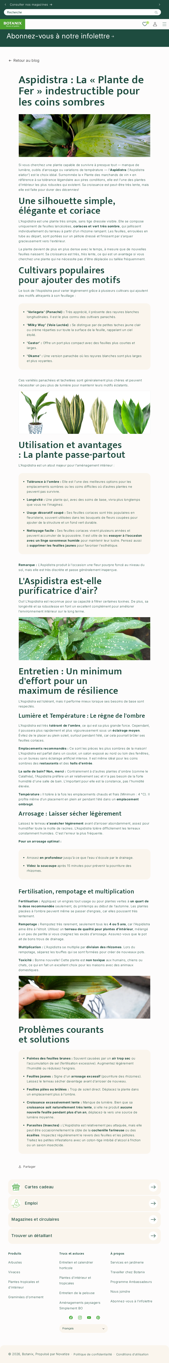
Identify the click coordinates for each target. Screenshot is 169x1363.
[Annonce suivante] (159, 4)
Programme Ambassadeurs (131, 1282)
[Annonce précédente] (5, 4)
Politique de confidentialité (93, 1354)
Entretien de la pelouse (77, 1293)
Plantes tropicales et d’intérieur (23, 1284)
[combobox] (82, 12)
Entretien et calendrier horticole (76, 1265)
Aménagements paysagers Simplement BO (79, 1305)
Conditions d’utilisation (132, 1354)
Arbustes (15, 1262)
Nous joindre (120, 1291)
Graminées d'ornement (25, 1297)
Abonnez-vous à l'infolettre (131, 1301)
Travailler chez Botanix (127, 1272)
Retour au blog (26, 60)
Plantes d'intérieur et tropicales (75, 1280)
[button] (164, 24)
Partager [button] (29, 1166)
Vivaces (14, 1272)
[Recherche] (156, 12)
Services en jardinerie (127, 1262)
